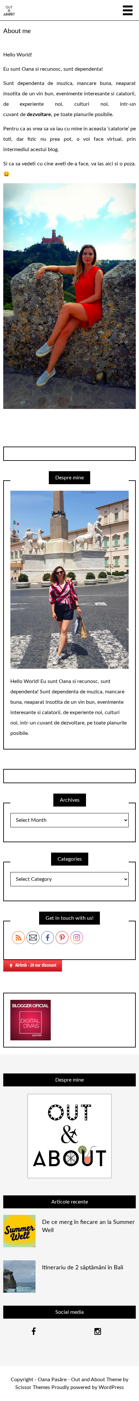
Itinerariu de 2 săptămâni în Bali (82, 1268)
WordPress (111, 1387)
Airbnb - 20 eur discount (36, 965)
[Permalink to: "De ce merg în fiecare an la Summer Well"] (19, 1231)
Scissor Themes (32, 1387)
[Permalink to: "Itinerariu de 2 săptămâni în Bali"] (19, 1276)
